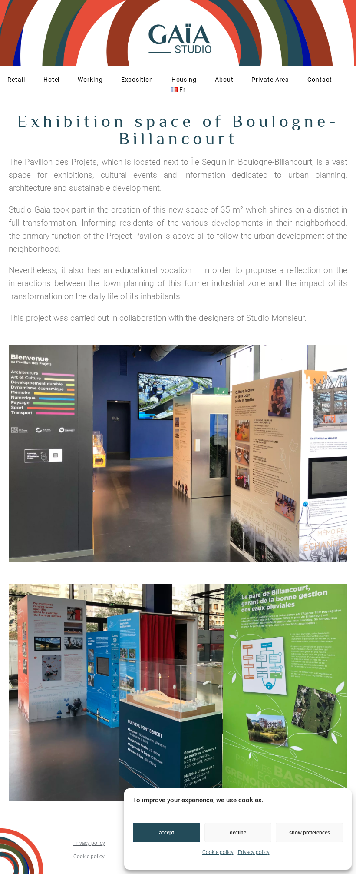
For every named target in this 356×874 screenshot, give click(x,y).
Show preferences (309, 833)
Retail (16, 79)
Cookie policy (218, 852)
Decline (238, 833)
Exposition (137, 79)
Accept (166, 833)
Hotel (51, 79)
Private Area (270, 79)
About (224, 79)
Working (90, 79)
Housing (184, 79)
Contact (319, 79)
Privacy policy (254, 852)
